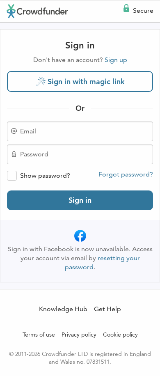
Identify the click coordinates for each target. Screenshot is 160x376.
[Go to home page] (37, 11)
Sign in (80, 200)
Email (28, 131)
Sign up (116, 60)
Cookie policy (120, 334)
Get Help (107, 309)
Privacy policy (79, 334)
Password (34, 154)
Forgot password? (125, 174)
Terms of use (39, 334)
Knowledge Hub (63, 309)
